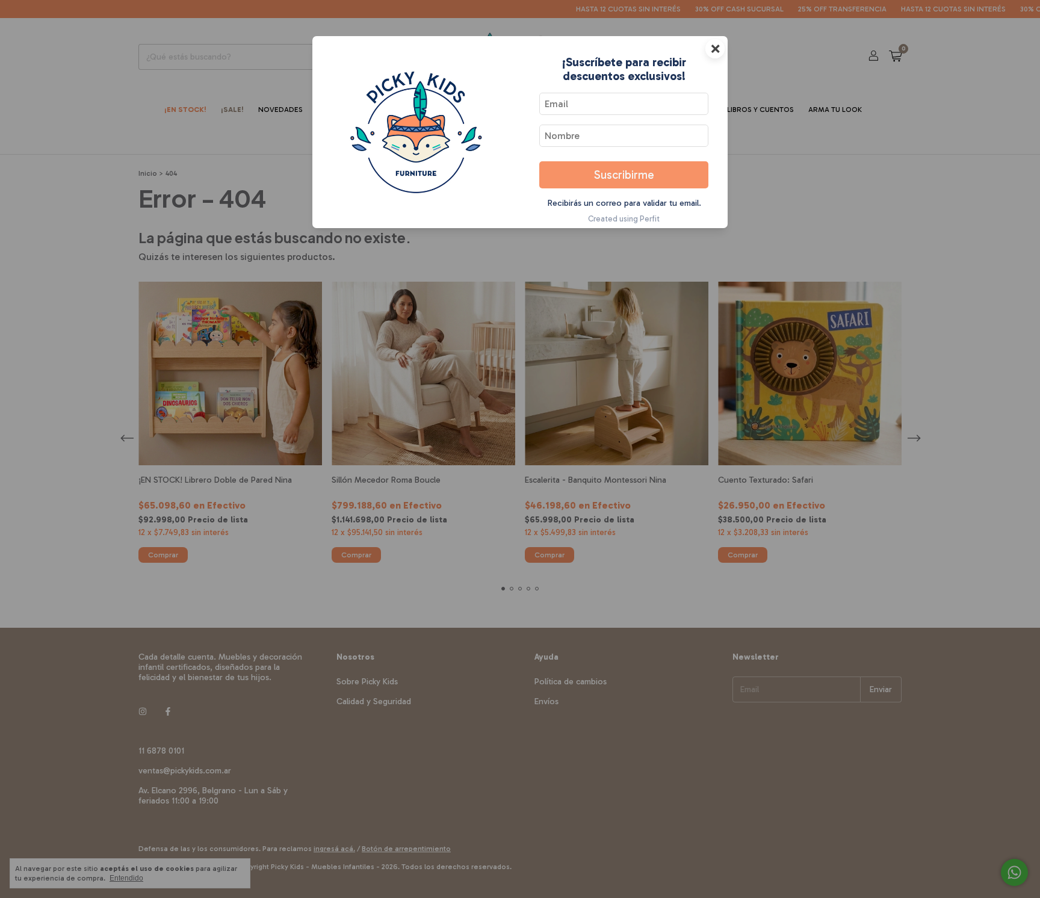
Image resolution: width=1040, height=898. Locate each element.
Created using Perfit (624, 218)
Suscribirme (624, 175)
